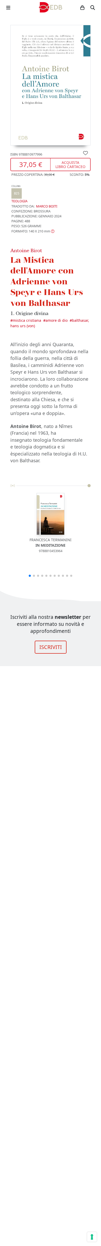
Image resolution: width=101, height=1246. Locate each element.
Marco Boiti (46, 206)
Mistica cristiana (27, 320)
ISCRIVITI (50, 647)
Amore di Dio (57, 320)
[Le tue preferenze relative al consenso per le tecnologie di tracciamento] (92, 1237)
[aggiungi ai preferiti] (85, 153)
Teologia (19, 194)
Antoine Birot (26, 250)
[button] (32, 231)
